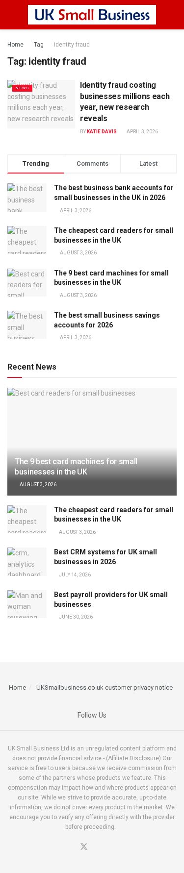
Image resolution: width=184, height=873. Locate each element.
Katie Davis (102, 131)
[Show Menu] (11, 14)
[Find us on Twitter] (84, 847)
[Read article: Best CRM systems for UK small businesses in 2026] (27, 561)
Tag (39, 44)
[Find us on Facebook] (72, 847)
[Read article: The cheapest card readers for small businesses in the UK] (27, 519)
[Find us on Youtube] (96, 847)
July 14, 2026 (74, 574)
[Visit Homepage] (92, 15)
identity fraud (72, 44)
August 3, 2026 (37, 484)
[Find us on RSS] (107, 847)
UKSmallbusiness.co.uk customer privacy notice (104, 687)
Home (15, 44)
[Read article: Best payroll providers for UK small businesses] (27, 604)
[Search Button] (172, 14)
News (22, 88)
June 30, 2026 (75, 617)
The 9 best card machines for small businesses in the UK (76, 466)
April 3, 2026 (142, 131)
